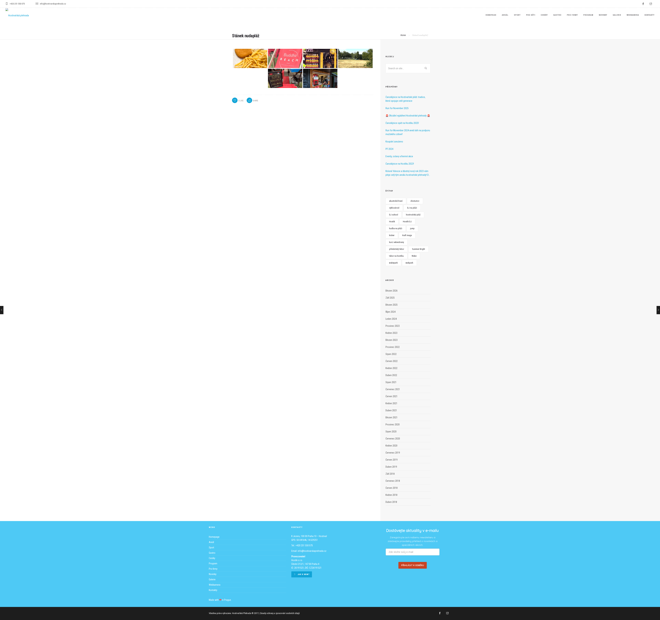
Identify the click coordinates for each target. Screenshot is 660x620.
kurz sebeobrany (396, 242)
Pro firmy (572, 15)
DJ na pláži (412, 207)
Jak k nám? (304, 574)
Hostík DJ (407, 221)
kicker (391, 235)
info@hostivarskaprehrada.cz (312, 551)
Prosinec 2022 (393, 347)
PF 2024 (389, 149)
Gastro (557, 15)
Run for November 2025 (397, 108)
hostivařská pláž (413, 214)
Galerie (617, 15)
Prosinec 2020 (393, 424)
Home (403, 35)
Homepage (491, 15)
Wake (414, 256)
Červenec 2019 (393, 452)
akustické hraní (396, 201)
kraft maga (407, 235)
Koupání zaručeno (394, 141)
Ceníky (544, 15)
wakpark (409, 262)
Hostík (392, 221)
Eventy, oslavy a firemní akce (399, 156)
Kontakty (649, 15)
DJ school (393, 214)
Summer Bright (418, 249)
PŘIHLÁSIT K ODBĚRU (412, 565)
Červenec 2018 (393, 480)
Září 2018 (390, 473)
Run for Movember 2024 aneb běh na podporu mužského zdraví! (408, 132)
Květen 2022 (391, 368)
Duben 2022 (391, 375)
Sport (517, 15)
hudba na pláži (395, 228)
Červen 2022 (392, 361)
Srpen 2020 (391, 431)
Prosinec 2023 (393, 326)
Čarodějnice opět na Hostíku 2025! (402, 123)
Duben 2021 (391, 410)
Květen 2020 (391, 445)
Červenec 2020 (393, 438)
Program (588, 15)
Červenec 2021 (393, 389)
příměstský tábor (396, 249)
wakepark (393, 262)
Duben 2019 (391, 466)
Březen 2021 (392, 417)
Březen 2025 (392, 304)
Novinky (603, 15)
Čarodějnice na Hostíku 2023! (400, 163)
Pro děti (530, 15)
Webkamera (633, 15)
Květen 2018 (391, 495)
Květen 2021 (391, 403)
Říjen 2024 (390, 311)
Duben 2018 (391, 502)
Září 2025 (390, 297)
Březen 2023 (392, 340)
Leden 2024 (391, 318)
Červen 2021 (392, 396)
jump (412, 228)
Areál (505, 15)
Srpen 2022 (391, 354)
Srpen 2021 (391, 382)
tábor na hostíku (396, 256)
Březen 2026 (392, 290)
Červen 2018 (392, 488)
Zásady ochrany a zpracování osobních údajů (280, 613)
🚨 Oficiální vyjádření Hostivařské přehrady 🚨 (408, 115)
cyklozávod (394, 207)
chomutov (414, 201)
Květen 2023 (391, 333)
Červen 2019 (392, 459)
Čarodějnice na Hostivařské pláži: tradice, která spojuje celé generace (405, 99)
